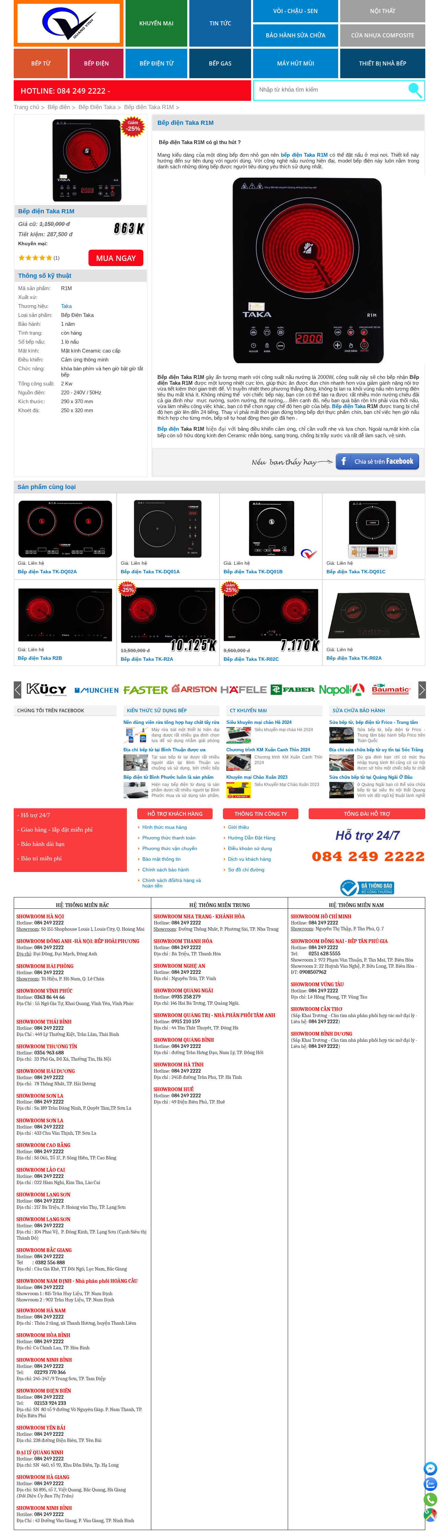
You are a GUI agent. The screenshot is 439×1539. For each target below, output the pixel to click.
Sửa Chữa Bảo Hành (359, 710)
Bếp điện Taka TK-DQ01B (253, 571)
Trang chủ (26, 107)
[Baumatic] (341, 690)
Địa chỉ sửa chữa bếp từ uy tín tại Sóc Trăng (376, 749)
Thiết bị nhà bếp (382, 63)
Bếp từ (40, 63)
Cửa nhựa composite (382, 35)
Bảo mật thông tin (161, 859)
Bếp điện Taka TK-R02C (251, 659)
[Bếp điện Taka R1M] (81, 160)
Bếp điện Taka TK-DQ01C (356, 571)
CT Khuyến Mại (248, 710)
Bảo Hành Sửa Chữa (295, 35)
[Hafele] (194, 690)
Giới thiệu (238, 827)
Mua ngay (116, 258)
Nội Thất (382, 11)
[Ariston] (145, 690)
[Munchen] (47, 690)
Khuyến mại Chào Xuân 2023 (256, 777)
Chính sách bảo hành (165, 869)
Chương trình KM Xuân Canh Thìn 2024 (268, 749)
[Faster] (96, 690)
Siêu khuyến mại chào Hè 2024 (259, 722)
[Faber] (243, 690)
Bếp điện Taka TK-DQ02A (47, 571)
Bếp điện (96, 63)
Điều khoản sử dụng (250, 848)
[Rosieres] (390, 690)
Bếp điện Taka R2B (40, 658)
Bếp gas (220, 63)
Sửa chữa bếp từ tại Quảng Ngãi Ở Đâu (371, 777)
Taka (66, 306)
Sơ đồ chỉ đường (246, 869)
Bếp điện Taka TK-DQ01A (150, 571)
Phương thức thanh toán (168, 837)
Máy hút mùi (295, 63)
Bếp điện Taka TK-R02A (354, 658)
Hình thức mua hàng (164, 827)
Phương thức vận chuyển (169, 848)
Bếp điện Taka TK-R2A (147, 659)
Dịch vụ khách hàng (249, 859)
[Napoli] (292, 690)
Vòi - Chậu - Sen (295, 11)
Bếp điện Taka (349, 406)
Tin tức (220, 23)
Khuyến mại (156, 23)
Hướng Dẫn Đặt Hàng (251, 837)
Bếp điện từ (157, 63)
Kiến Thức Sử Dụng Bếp (157, 710)
